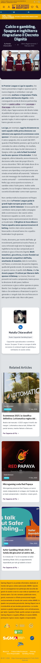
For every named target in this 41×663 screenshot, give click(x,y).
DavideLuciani (8, 406)
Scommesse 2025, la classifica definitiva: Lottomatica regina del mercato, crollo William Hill (19, 417)
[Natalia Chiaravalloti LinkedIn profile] (20, 327)
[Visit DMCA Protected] (18, 632)
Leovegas (30, 104)
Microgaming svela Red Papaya (18, 484)
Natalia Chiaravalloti (20, 332)
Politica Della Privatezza (19, 651)
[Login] (9, 7)
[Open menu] (4, 7)
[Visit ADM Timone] (7, 626)
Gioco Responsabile (13, 653)
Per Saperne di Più (10, 433)
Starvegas (6, 107)
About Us (6, 651)
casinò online (14, 104)
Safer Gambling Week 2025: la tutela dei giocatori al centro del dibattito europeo (18, 551)
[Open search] (37, 7)
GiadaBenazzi (8, 475)
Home (4, 15)
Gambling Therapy (28, 653)
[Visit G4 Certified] (32, 638)
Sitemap (33, 651)
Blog (9, 15)
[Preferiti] (32, 7)
